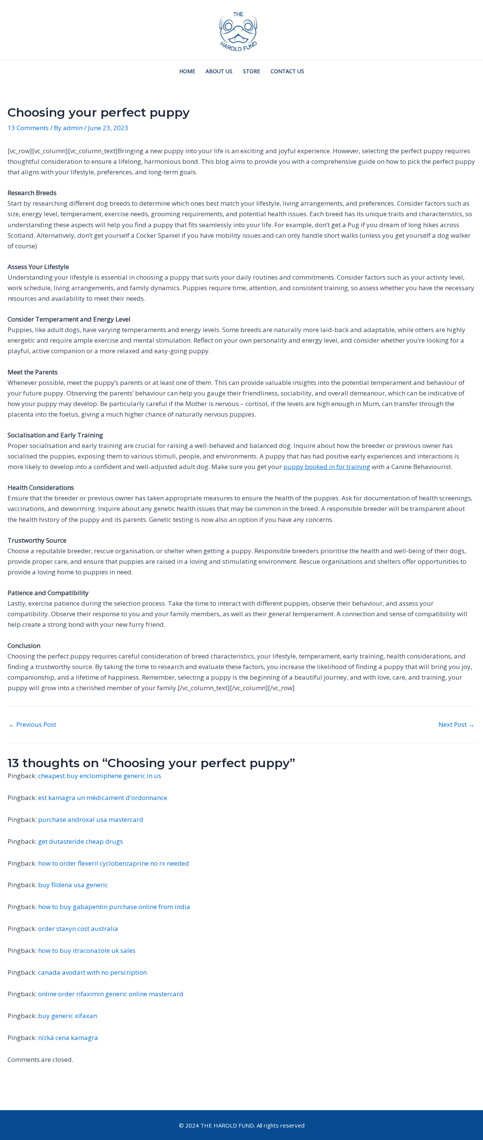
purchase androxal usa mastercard (90, 819)
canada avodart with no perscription (92, 972)
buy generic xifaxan (67, 1015)
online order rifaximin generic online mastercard (110, 993)
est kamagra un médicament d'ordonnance (102, 797)
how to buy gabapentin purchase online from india (114, 906)
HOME (187, 71)
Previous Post (32, 724)
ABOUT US (219, 71)
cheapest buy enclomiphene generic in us (99, 775)
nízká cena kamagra (68, 1037)
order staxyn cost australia (78, 928)
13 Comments (28, 127)
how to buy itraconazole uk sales (86, 950)
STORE (251, 71)
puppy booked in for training (326, 466)
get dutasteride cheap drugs (80, 841)
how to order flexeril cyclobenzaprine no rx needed (113, 863)
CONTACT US (287, 71)
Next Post (456, 724)
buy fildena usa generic (73, 884)
